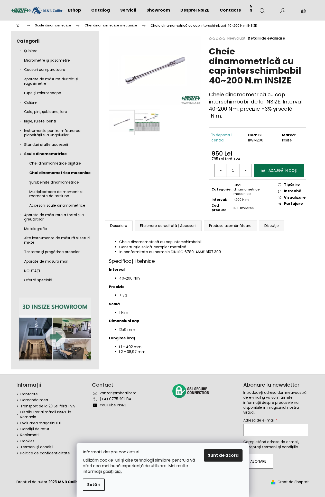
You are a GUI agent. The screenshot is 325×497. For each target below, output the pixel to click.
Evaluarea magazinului (40, 423)
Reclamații (29, 434)
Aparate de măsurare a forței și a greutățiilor (54, 217)
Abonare (258, 461)
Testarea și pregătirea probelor (52, 251)
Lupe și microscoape (42, 92)
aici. (118, 471)
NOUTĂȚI (32, 270)
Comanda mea (34, 400)
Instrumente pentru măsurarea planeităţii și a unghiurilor (52, 133)
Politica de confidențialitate (45, 453)
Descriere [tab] (118, 225)
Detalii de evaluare (266, 38)
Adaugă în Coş (282, 170)
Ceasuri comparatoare (44, 69)
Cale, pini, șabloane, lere (45, 111)
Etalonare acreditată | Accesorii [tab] (168, 225)
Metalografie (35, 228)
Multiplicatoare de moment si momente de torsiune (55, 194)
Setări (93, 485)
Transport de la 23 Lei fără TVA (47, 406)
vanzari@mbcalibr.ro (118, 393)
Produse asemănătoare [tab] (230, 225)
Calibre (30, 102)
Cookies (27, 441)
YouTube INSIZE (113, 405)
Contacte (29, 394)
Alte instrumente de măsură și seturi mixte (57, 240)
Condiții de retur (34, 429)
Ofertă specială (38, 280)
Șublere (31, 50)
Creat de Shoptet (293, 482)
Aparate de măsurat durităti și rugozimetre (51, 81)
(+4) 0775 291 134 (115, 399)
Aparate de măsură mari (46, 261)
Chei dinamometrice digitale (55, 163)
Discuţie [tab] (271, 225)
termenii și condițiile (280, 447)
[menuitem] (74, 10)
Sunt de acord (223, 455)
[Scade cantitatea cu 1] (221, 170)
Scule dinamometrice (45, 153)
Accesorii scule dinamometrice (57, 205)
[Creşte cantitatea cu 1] (245, 170)
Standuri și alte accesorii (46, 144)
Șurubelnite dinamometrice (54, 182)
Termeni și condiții (36, 447)
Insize (287, 140)
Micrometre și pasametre (47, 60)
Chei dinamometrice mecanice (60, 172)
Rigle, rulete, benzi (40, 121)
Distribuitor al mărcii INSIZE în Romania (45, 414)
